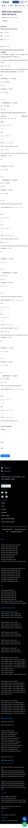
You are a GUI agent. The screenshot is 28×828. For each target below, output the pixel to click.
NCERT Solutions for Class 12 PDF (9, 612)
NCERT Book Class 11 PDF (7, 725)
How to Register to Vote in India (8, 814)
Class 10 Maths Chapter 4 (19, 661)
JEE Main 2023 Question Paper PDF (9, 546)
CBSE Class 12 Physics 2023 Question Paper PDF (12, 772)
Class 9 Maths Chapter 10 (19, 690)
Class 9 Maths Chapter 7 (6, 688)
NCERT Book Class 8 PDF (7, 760)
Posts (2, 506)
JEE (2, 539)
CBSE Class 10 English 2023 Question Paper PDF (12, 785)
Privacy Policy (5, 515)
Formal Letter (11, 806)
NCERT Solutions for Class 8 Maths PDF (10, 649)
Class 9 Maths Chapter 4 (18, 684)
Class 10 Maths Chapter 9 (7, 666)
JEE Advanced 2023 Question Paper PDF (10, 570)
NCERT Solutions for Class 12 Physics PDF (11, 615)
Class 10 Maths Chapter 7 (7, 665)
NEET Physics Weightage (20, 603)
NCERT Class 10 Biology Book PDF (9, 749)
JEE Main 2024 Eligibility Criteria (8, 559)
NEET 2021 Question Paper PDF (8, 595)
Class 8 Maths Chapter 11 (7, 711)
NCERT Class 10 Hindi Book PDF (8, 734)
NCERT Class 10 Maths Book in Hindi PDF (11, 741)
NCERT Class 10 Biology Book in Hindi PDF (11, 751)
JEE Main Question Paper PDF (13, 544)
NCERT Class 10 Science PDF (8, 736)
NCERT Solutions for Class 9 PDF (9, 640)
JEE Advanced (4, 568)
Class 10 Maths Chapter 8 (19, 665)
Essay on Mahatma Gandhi (7, 802)
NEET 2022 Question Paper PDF (8, 593)
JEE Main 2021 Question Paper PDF (9, 550)
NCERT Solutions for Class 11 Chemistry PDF (11, 627)
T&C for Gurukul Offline (8, 518)
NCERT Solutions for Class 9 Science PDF (11, 643)
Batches (15, 2)
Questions (4, 512)
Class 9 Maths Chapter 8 (18, 688)
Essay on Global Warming (20, 802)
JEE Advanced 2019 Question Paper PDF (10, 577)
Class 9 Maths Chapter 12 (19, 692)
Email (2, 448)
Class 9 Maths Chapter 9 (6, 690)
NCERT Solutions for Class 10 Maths (9, 657)
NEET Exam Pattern (18, 601)
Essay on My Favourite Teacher (8, 798)
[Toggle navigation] (26, 2)
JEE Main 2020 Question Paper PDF (9, 552)
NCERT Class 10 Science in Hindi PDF (10, 738)
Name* (2, 442)
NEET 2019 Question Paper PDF (8, 599)
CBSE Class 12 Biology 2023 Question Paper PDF (12, 776)
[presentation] (5, 32)
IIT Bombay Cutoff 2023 (6, 561)
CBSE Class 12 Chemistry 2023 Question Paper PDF (13, 774)
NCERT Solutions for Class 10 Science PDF (11, 635)
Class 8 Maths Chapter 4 (18, 704)
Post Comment (5, 455)
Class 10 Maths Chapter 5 (7, 663)
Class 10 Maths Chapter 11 (7, 668)
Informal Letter (4, 806)
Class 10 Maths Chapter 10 (20, 666)
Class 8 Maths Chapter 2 (18, 702)
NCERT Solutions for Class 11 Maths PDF (10, 624)
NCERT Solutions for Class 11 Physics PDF (11, 625)
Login (21, 2)
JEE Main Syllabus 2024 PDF (8, 556)
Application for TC (5, 808)
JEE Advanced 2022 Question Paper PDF (10, 572)
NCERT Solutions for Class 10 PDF (9, 632)
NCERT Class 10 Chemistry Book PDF (10, 747)
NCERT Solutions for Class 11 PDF (9, 622)
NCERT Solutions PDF (8, 608)
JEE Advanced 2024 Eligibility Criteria (9, 581)
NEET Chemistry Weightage (7, 603)
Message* (3, 429)
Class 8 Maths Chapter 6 (18, 706)
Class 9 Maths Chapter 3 (6, 684)
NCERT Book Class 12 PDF (7, 721)
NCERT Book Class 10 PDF (7, 730)
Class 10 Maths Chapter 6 (19, 663)
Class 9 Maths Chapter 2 (18, 683)
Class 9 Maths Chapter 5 (6, 686)
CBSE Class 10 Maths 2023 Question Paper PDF (12, 781)
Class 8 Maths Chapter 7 (6, 707)
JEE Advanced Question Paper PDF (16, 568)
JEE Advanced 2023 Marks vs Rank (9, 579)
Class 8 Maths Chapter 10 (19, 709)
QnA (2, 811)
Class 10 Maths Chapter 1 (7, 659)
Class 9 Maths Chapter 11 (7, 692)
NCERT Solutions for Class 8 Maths (9, 700)
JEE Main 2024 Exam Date (7, 557)
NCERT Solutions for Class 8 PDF (9, 648)
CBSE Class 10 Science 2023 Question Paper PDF (12, 783)
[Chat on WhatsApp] (25, 824)
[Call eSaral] (25, 819)
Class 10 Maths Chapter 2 (19, 659)
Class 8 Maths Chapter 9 (6, 709)
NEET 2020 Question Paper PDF (8, 597)
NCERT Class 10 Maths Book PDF (9, 740)
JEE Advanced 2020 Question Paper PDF (10, 575)
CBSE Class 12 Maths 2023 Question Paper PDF (12, 770)
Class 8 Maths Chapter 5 (6, 706)
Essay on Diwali (13, 796)
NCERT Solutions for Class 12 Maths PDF (10, 613)
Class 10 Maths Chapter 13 (7, 672)
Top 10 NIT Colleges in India (19, 561)
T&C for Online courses (8, 522)
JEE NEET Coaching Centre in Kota (9, 820)
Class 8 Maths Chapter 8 (18, 707)
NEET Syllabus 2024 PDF (7, 601)
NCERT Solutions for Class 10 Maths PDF (10, 634)
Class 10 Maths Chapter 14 (7, 674)
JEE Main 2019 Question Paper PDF (9, 554)
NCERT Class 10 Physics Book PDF (9, 743)
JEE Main (3, 544)
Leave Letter (18, 806)
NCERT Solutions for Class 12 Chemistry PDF (11, 617)
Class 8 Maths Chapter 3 (6, 704)
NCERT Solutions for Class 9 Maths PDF (10, 642)
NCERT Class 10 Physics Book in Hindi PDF (11, 745)
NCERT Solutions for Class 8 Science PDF (11, 651)
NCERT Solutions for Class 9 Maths (9, 681)
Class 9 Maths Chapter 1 (6, 683)
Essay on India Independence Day (9, 800)
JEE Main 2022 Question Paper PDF (9, 548)
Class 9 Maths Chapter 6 (18, 686)
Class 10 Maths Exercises (20, 674)
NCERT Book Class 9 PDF (7, 756)
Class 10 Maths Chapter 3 (7, 661)
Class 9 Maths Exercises (6, 694)
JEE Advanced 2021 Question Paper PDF (10, 573)
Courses (3, 509)
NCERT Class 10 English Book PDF (9, 732)
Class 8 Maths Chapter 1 (6, 702)
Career (3, 503)
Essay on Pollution (21, 800)
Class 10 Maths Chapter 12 (7, 670)
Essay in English (5, 796)
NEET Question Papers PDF (7, 590)
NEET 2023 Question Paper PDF (8, 592)
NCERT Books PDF (7, 718)
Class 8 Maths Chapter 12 (19, 711)
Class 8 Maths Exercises (19, 713)
